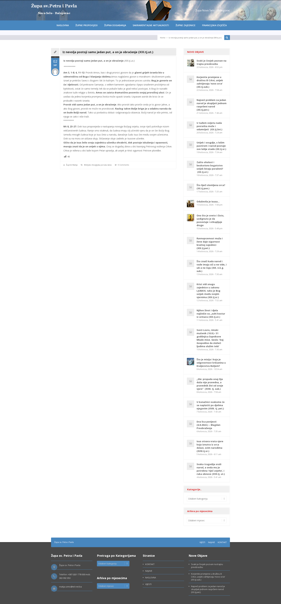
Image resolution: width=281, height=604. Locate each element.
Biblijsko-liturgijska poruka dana (98, 165)
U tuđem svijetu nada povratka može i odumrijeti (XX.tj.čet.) (209, 126)
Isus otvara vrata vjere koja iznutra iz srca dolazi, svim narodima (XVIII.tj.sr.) (210, 446)
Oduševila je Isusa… (208, 201)
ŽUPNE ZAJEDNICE (185, 25)
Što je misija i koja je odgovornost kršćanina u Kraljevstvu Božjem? (211, 362)
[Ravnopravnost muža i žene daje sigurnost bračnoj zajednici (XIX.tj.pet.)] (190, 240)
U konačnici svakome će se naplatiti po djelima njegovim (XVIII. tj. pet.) (211, 405)
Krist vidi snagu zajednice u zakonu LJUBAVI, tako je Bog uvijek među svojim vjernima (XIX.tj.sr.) (208, 291)
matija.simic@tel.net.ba (70, 586)
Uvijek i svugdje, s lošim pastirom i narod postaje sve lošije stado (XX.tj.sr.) (211, 146)
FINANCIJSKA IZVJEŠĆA (214, 25)
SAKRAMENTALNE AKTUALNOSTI (151, 25)
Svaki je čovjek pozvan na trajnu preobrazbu (211, 62)
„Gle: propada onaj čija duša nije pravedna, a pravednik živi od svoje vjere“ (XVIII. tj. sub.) (210, 384)
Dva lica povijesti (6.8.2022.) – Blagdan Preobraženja (208, 425)
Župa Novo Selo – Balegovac (212, 10)
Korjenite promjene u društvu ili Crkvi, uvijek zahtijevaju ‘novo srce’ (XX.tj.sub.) (210, 82)
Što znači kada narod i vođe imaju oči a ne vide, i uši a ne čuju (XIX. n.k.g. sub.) (212, 266)
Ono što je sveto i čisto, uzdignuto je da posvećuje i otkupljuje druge (210, 220)
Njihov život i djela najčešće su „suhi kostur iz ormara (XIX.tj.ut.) (211, 313)
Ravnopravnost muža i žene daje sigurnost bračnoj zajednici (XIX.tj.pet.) (210, 243)
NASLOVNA (63, 25)
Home (162, 37)
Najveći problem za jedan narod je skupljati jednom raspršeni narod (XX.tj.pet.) (212, 104)
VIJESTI (202, 542)
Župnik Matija (72, 165)
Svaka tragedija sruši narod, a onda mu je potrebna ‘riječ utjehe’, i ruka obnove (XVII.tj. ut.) (211, 469)
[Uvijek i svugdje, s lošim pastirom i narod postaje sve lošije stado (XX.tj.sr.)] (190, 144)
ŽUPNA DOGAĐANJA (115, 25)
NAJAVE (211, 542)
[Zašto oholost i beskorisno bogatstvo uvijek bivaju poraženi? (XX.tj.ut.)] (190, 164)
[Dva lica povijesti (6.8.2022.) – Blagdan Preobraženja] (190, 423)
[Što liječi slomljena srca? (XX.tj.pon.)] (190, 187)
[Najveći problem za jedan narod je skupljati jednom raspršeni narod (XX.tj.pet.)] (190, 102)
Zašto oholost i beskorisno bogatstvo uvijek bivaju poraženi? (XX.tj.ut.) (210, 167)
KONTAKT (222, 542)
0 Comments (123, 165)
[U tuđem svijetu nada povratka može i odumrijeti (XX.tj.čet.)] (190, 125)
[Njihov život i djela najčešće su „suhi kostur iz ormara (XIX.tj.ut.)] (190, 312)
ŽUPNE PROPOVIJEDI (86, 25)
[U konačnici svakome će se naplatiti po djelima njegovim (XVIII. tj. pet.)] (190, 404)
